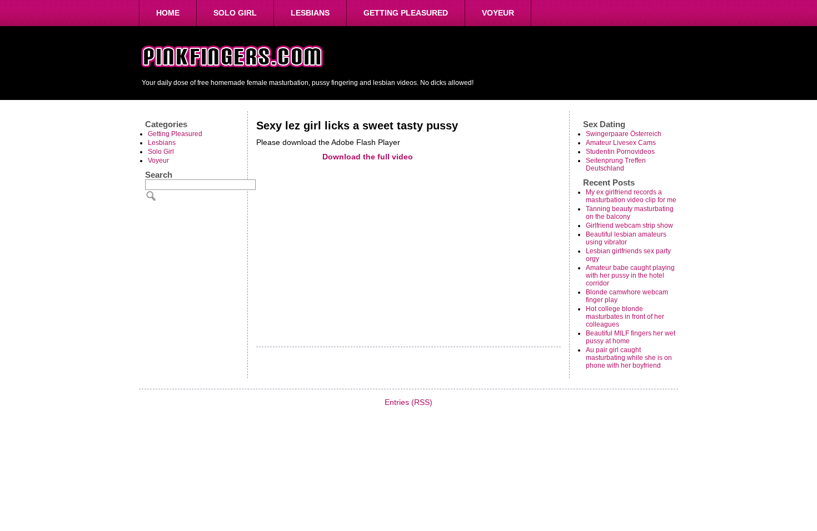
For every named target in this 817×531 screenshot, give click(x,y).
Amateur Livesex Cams (621, 143)
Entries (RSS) (408, 402)
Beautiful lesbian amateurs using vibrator (626, 238)
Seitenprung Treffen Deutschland (616, 164)
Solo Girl (235, 12)
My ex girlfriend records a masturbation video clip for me (631, 196)
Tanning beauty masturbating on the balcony (630, 213)
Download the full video (367, 156)
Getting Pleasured (405, 12)
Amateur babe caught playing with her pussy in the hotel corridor (630, 275)
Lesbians (310, 12)
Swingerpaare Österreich (623, 134)
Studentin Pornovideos (620, 152)
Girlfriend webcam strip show (629, 225)
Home (168, 12)
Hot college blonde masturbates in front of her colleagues (625, 316)
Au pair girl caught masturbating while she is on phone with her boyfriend (629, 357)
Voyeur (498, 12)
